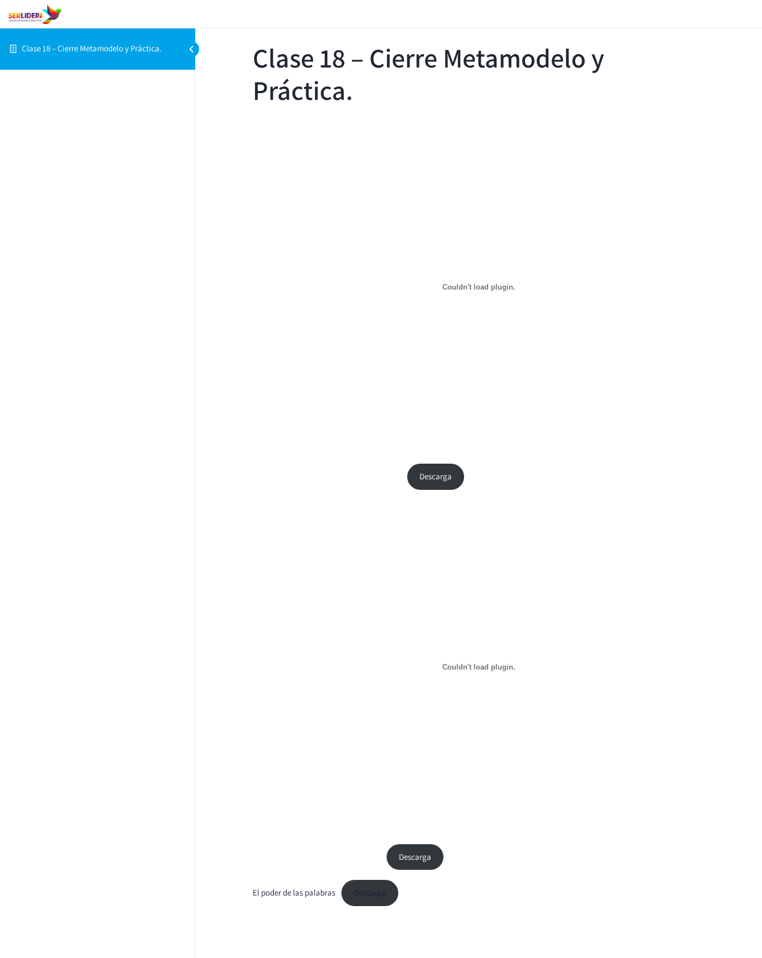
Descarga (435, 476)
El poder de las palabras (294, 892)
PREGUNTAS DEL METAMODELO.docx (316, 856)
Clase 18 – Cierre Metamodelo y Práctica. (92, 48)
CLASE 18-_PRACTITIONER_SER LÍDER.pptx (327, 476)
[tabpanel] (479, 512)
